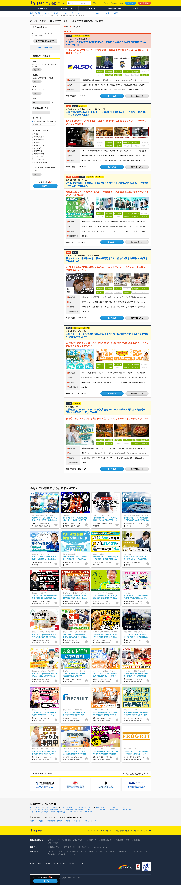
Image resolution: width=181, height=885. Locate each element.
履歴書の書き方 (106, 840)
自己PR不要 (38, 151)
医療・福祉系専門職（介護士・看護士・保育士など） (48, 812)
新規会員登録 (144, 3)
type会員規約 (62, 878)
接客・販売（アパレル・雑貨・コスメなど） (111, 807)
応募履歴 (68, 840)
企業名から (52, 121)
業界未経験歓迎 (39, 140)
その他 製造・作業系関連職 (74, 809)
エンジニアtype (88, 851)
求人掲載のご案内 (118, 3)
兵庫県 (32, 821)
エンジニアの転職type (57, 851)
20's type (101, 851)
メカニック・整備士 (68, 807)
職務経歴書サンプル (122, 840)
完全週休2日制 (39, 145)
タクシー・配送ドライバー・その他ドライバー (45, 809)
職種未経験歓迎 (39, 137)
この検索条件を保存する (45, 41)
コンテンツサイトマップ (102, 847)
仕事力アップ (84, 847)
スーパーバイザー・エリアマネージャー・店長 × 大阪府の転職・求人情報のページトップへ (118, 831)
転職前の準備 (54, 847)
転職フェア (92, 840)
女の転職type (74, 851)
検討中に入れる (137, 96)
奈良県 (95, 821)
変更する (37, 70)
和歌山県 (77, 821)
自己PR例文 (54, 843)
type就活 (53, 854)
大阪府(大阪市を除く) (54, 821)
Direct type (112, 851)
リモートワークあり (40, 157)
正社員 (36, 134)
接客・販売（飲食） (85, 807)
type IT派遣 (143, 851)
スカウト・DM (55, 840)
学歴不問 (37, 142)
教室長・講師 (127, 809)
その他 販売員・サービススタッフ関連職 (43, 807)
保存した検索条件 (45, 47)
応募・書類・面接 (70, 847)
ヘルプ (107, 3)
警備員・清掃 (114, 809)
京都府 (87, 821)
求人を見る (112, 96)
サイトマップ (98, 3)
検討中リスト (79, 840)
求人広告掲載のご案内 (74, 878)
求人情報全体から (40, 121)
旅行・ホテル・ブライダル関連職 (81, 812)
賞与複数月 (37, 148)
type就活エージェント (68, 854)
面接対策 (137, 840)
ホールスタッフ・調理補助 (96, 809)
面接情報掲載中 (39, 154)
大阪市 (68, 821)
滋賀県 (41, 821)
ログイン (130, 3)
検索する (45, 186)
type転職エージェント (127, 851)
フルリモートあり (40, 159)
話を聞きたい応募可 (40, 162)
